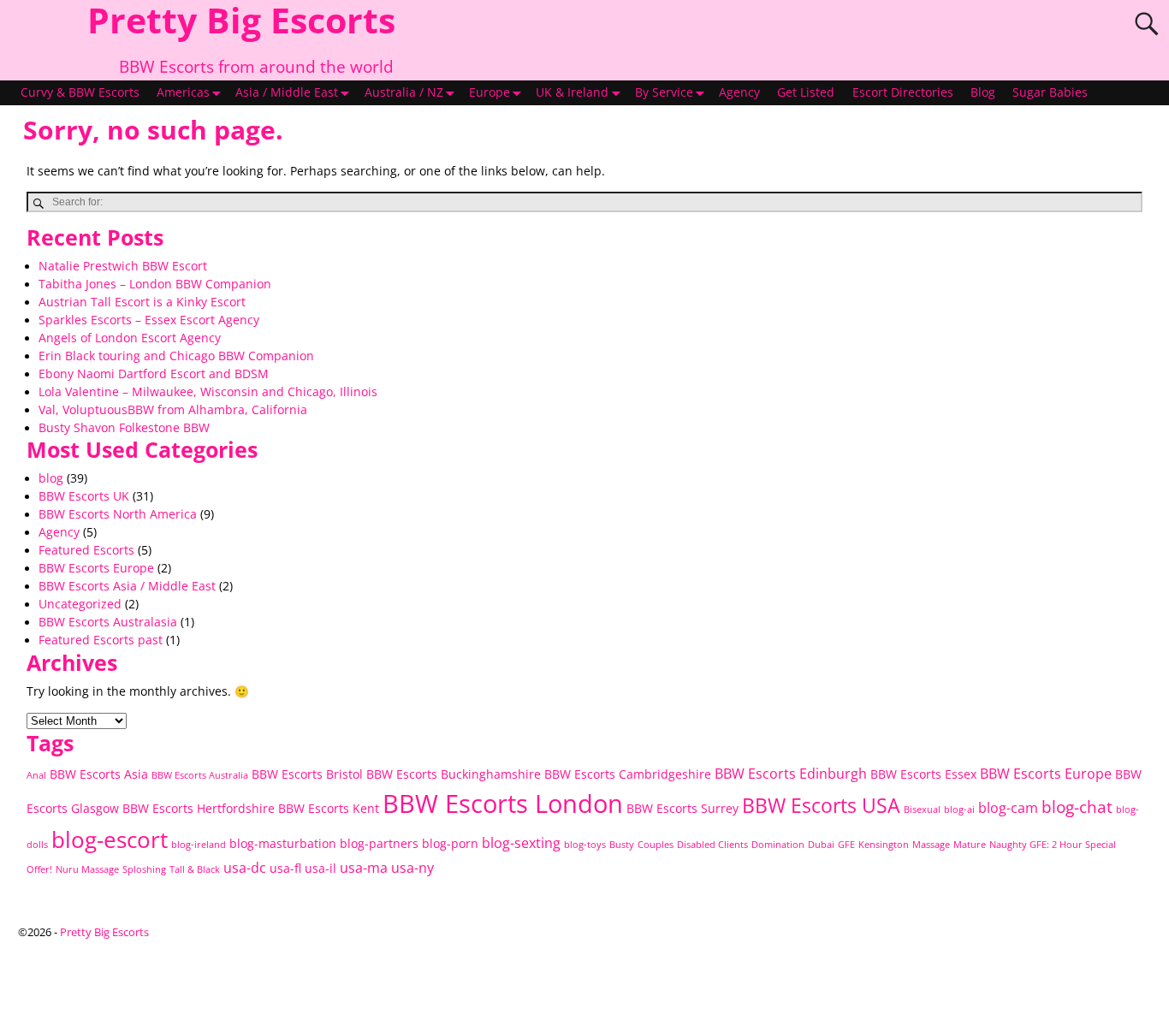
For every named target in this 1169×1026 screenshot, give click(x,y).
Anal (36, 775)
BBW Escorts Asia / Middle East (127, 586)
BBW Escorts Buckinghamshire (453, 774)
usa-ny (412, 867)
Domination (777, 845)
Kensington (883, 845)
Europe (489, 92)
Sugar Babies (1050, 92)
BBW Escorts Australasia (108, 622)
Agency (739, 92)
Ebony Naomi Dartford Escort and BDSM (154, 374)
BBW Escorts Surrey (682, 808)
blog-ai (959, 809)
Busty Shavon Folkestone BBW (124, 428)
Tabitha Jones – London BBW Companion (155, 284)
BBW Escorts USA (821, 805)
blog (51, 478)
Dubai (821, 845)
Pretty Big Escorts (104, 932)
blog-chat (1077, 807)
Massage (931, 845)
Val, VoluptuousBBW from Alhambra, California (173, 410)
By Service (664, 92)
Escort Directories (902, 92)
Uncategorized (80, 604)
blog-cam (1008, 807)
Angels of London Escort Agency (130, 338)
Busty (621, 845)
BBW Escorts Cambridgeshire (627, 774)
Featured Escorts (86, 550)
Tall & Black (194, 869)
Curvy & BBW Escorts (80, 92)
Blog (982, 92)
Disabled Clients (712, 845)
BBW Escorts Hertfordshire (198, 808)
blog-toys (585, 845)
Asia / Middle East (286, 92)
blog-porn (450, 843)
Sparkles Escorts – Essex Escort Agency (149, 320)
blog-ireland (198, 845)
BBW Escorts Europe (96, 568)
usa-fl (285, 868)
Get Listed (805, 92)
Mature (969, 845)
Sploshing (144, 869)
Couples (656, 845)
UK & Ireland (572, 92)
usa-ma (364, 867)
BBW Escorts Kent (328, 808)
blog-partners (379, 843)
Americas (183, 92)
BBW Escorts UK (84, 496)
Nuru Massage (87, 869)
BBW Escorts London (503, 803)
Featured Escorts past (101, 640)
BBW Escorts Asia (99, 774)
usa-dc (244, 867)
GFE (846, 845)
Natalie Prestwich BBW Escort (123, 266)
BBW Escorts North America (118, 514)
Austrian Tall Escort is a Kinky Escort (142, 302)
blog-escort (109, 840)
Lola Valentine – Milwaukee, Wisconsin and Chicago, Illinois (208, 392)
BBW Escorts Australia (199, 775)
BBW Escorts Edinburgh (791, 773)
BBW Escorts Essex (923, 774)
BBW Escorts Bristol (307, 774)
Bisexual (922, 809)
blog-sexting (521, 842)
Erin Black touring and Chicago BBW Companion (176, 356)
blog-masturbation (282, 843)
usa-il (320, 868)
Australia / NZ (404, 92)
